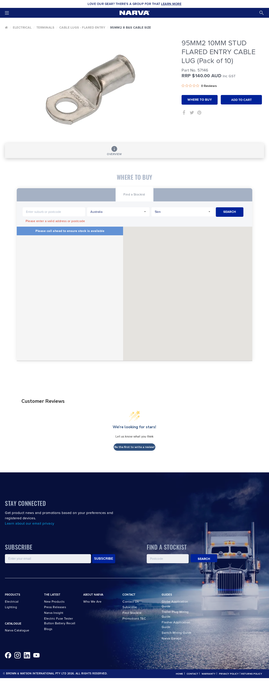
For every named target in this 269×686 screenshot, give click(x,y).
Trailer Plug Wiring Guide (175, 614)
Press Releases (55, 607)
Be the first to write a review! (134, 447)
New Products (54, 601)
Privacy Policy (229, 674)
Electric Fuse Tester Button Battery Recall (59, 621)
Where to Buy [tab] (199, 99)
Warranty (208, 674)
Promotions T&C (134, 618)
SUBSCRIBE (103, 558)
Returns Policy (251, 674)
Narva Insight (53, 612)
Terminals (45, 27)
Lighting (11, 607)
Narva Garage (171, 638)
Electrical (22, 27)
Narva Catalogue (17, 630)
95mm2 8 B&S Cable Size (130, 27)
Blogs (48, 629)
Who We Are (92, 601)
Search (204, 558)
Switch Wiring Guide (177, 632)
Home (179, 674)
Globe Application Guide (175, 604)
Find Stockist (132, 612)
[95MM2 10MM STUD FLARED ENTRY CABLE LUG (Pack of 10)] (90, 89)
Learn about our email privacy (29, 523)
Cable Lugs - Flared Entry (82, 27)
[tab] (134, 194)
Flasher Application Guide (176, 625)
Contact (192, 674)
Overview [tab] (114, 154)
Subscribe (129, 607)
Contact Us (130, 601)
